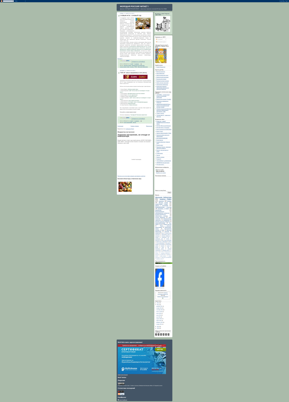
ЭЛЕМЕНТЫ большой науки (162, 162)
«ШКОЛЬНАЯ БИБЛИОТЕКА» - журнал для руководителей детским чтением (163, 106)
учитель (167, 238)
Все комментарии (161, 41)
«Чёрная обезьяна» (133, 104)
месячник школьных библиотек (162, 221)
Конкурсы (161, 201)
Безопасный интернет (161, 79)
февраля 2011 (159, 322)
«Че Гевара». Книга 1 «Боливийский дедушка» (138, 102)
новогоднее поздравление (166, 257)
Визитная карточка (160, 71)
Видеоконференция (159, 211)
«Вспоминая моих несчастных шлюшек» (136, 93)
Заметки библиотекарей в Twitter (163, 133)
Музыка (156, 247)
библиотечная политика (161, 215)
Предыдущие (149, 126)
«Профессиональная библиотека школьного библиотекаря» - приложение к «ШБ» (163, 110)
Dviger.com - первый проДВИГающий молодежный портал (163, 122)
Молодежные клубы (166, 234)
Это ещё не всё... (160, 164)
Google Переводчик (160, 67)
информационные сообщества (162, 213)
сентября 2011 (159, 309)
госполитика (162, 244)
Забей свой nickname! (123, 374)
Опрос (163, 247)
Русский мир (162, 254)
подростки (157, 233)
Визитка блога (167, 251)
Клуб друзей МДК (128, 122)
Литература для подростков (138, 65)
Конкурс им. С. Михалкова (162, 241)
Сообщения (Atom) (130, 128)
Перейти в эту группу (161, 172)
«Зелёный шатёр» (133, 96)
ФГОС (135, 66)
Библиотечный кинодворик (162, 77)
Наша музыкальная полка (162, 75)
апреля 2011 (159, 318)
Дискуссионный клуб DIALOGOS (163, 129)
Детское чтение (127, 65)
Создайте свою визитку (159, 287)
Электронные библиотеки (162, 84)
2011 (158, 304)
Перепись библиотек (166, 235)
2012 (158, 302)
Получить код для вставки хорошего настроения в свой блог (131, 176)
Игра (163, 233)
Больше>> (120, 58)
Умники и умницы (160, 157)
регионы (132, 66)
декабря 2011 (159, 306)
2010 (158, 326)
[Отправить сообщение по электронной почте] (141, 64)
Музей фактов (159, 140)
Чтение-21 (158, 159)
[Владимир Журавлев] (159, 286)
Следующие (120, 126)
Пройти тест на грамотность (162, 296)
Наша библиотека (160, 73)
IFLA (163, 251)
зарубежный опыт (159, 238)
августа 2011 (159, 311)
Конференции (166, 220)
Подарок (156, 237)
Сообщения (159, 39)
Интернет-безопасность (160, 214)
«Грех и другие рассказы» (133, 100)
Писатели (157, 254)
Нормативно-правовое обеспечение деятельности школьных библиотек (162, 88)
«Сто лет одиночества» (132, 95)
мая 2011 (158, 317)
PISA (162, 240)
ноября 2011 (159, 308)
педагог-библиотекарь (160, 223)
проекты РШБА (165, 199)
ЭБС (168, 247)
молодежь (167, 231)
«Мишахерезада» (132, 103)
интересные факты (159, 248)
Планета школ (159, 145)
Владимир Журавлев (159, 267)
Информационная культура (163, 207)
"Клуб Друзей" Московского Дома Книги (138, 114)
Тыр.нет (158, 155)
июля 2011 (158, 313)
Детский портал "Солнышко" (162, 127)
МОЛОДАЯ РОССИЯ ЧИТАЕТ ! (134, 6)
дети (161, 224)
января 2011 (159, 324)
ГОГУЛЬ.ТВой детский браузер (163, 125)
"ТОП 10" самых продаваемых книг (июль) (133, 72)
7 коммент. (136, 121)
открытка (162, 245)
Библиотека (158, 210)
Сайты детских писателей (162, 82)
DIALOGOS (157, 240)
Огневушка (157, 235)
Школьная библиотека (143, 66)
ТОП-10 (134, 122)
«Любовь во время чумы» (132, 89)
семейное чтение (159, 258)
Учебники (168, 254)
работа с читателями (161, 205)
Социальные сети (165, 237)
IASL (160, 251)
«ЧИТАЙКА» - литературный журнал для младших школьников (162, 96)
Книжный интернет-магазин (162, 81)
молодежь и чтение (163, 208)
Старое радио (159, 153)
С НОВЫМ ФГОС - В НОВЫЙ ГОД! (130, 15)
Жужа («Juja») (159, 131)
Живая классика (167, 224)
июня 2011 (158, 315)
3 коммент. (136, 64)
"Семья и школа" (160, 113)
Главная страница (135, 126)
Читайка (156, 244)
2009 (158, 328)
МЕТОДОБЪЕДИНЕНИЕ (162, 138)
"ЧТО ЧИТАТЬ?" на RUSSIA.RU (163, 160)
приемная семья (165, 250)
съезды (168, 245)
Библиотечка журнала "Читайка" (163, 99)
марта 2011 (159, 320)
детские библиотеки (160, 217)
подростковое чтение (125, 66)
